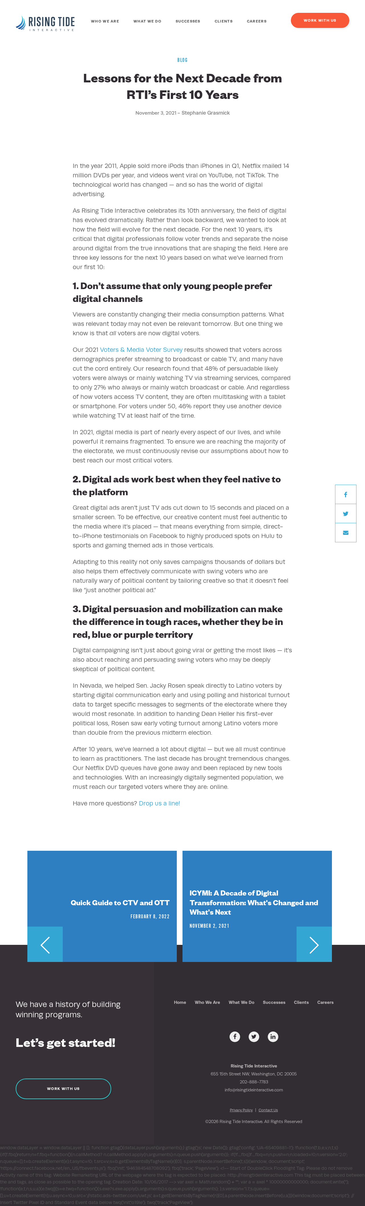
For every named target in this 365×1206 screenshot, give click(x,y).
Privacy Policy (241, 1110)
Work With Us (320, 20)
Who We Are (105, 21)
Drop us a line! (159, 803)
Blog (182, 60)
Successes (188, 21)
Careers (257, 21)
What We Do (147, 21)
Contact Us (268, 1110)
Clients (224, 21)
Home (180, 1002)
